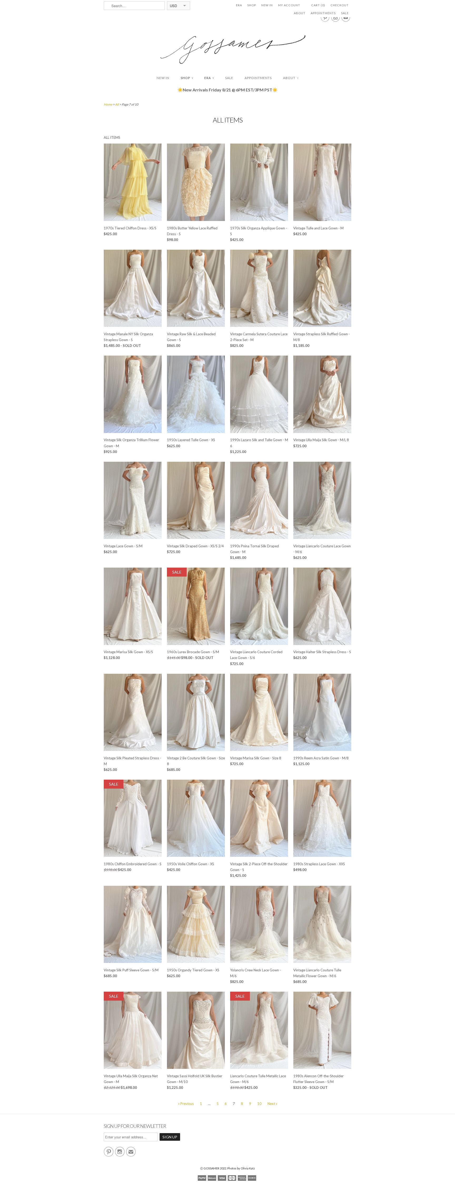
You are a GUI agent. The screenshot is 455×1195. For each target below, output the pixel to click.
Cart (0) (318, 5)
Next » (272, 1103)
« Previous (186, 1103)
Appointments (323, 13)
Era (239, 5)
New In (267, 5)
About (299, 13)
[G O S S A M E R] (227, 44)
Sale (345, 13)
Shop (251, 5)
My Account (289, 5)
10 (259, 1103)
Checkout (339, 5)
